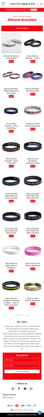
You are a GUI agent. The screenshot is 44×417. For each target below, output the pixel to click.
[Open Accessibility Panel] (40, 413)
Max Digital (33, 415)
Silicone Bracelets (9, 395)
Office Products (8, 398)
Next (27, 315)
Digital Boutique (21, 415)
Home (15, 16)
